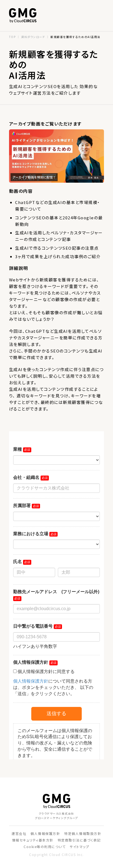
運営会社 (19, 833)
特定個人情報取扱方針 (82, 833)
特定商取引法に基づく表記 (79, 840)
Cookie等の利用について (45, 846)
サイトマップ (79, 846)
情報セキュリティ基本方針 (32, 840)
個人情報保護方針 (45, 833)
